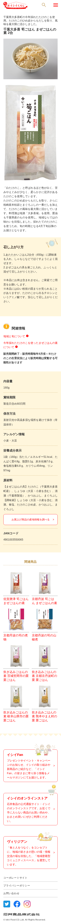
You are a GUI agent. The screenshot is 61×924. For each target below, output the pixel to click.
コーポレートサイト (15, 877)
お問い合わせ (11, 893)
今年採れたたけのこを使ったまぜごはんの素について (30, 345)
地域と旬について (14, 336)
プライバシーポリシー (16, 885)
